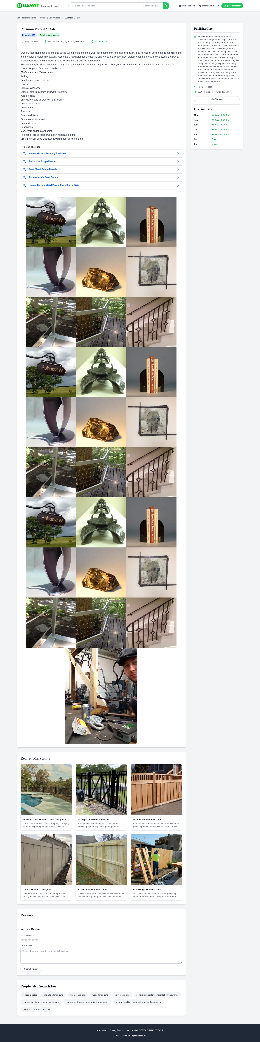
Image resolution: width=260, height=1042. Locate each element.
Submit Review (31, 969)
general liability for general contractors (41, 1002)
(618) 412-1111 (31, 41)
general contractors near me (36, 1009)
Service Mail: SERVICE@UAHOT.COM (144, 1030)
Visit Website (101, 41)
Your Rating (26, 935)
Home (33, 18)
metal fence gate (78, 995)
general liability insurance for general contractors (139, 1002)
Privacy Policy (116, 1030)
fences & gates (30, 995)
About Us (101, 1030)
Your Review (26, 945)
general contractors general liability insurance (87, 1002)
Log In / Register (232, 6)
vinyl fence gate (122, 995)
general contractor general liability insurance (157, 995)
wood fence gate (100, 995)
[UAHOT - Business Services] (28, 5)
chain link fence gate (53, 995)
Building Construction (50, 18)
